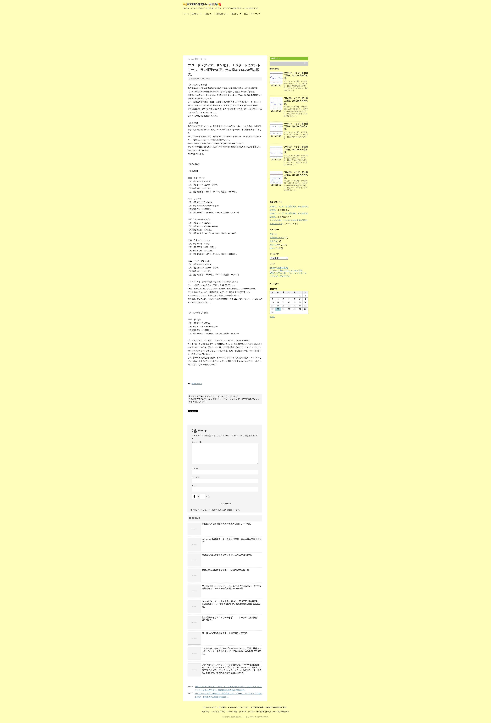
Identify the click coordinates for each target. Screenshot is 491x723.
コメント (196, 442)
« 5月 (272, 317)
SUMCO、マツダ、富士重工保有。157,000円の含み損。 (296, 75)
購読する (276, 58)
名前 (195, 468)
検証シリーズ (237, 14)
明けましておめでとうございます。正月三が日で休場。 (227, 555)
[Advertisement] (245, 36)
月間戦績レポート (222, 14)
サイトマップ (255, 14)
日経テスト (209, 14)
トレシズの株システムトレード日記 (286, 270)
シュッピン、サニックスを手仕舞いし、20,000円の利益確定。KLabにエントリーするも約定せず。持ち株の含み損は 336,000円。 (231, 604)
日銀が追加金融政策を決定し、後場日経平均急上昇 (225, 570)
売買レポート (197, 14)
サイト (194, 486)
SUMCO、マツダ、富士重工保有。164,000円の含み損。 (296, 126)
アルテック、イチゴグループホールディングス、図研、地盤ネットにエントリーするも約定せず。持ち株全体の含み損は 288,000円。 (231, 651)
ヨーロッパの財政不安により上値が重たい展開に (224, 633)
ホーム (186, 14)
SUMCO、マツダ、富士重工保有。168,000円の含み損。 (296, 101)
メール (196, 477)
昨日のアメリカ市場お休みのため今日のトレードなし (226, 524)
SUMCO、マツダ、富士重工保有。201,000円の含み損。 (296, 149)
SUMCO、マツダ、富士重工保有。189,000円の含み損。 (296, 175)
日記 (246, 14)
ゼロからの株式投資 (279, 268)
